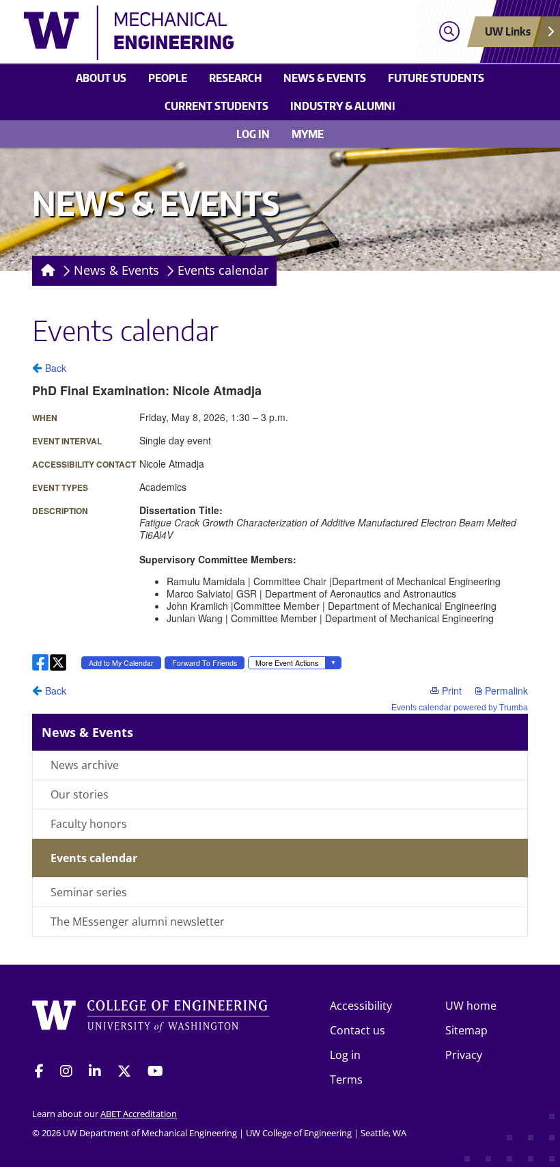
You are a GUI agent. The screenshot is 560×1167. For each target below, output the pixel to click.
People (167, 78)
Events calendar (223, 270)
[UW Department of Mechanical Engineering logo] (216, 32)
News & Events (324, 78)
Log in (253, 134)
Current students (216, 106)
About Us (101, 78)
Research (235, 78)
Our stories (80, 794)
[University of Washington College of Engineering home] (151, 1020)
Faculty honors (89, 823)
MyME (308, 134)
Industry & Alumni (342, 106)
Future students (436, 78)
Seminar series (89, 892)
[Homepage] (45, 271)
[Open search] (449, 31)
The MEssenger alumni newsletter (138, 921)
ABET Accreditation (138, 1114)
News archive (85, 765)
